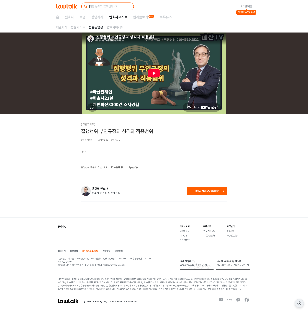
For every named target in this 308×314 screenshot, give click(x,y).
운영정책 (119, 251)
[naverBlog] (229, 299)
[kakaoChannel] (238, 299)
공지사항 (230, 231)
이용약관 (74, 251)
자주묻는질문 (232, 235)
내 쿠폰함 (183, 235)
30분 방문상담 (209, 235)
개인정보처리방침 (90, 251)
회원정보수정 (185, 240)
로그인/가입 (246, 6)
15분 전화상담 (209, 231)
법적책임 (106, 251)
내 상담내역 (184, 231)
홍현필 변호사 (100, 188)
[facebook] (246, 299)
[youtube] (221, 299)
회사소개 (62, 251)
